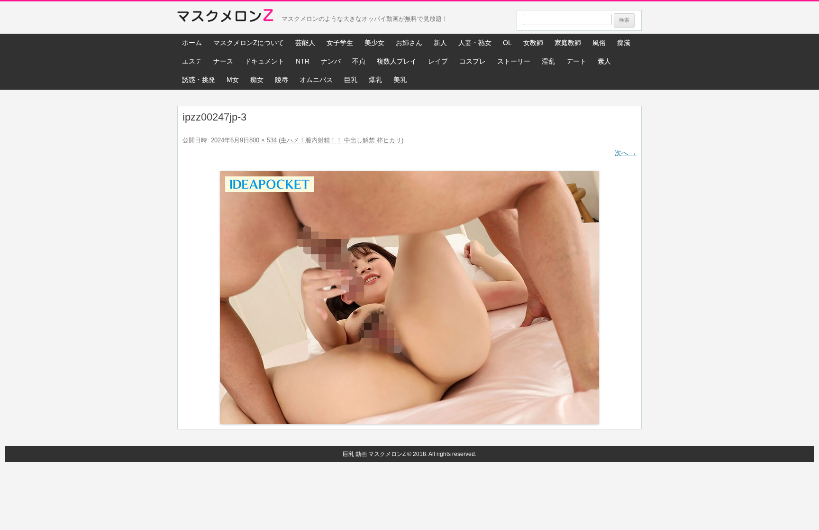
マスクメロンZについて (248, 42)
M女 (233, 80)
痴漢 (623, 42)
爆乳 (375, 80)
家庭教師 (568, 42)
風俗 (599, 42)
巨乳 (350, 80)
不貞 (358, 61)
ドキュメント (264, 61)
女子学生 (340, 42)
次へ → (626, 153)
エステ (192, 61)
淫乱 (548, 61)
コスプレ (472, 61)
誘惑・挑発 (198, 80)
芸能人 (305, 42)
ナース (223, 61)
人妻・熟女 (474, 42)
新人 (440, 42)
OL (507, 42)
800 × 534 (263, 140)
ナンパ (331, 61)
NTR (302, 61)
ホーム (192, 42)
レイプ (438, 61)
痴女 (257, 80)
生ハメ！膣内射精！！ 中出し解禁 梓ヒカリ (341, 140)
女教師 (533, 42)
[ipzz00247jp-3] (409, 297)
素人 (604, 61)
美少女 (374, 42)
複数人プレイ (397, 61)
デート (576, 61)
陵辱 (281, 80)
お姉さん (409, 42)
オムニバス (316, 80)
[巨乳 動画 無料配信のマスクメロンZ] (225, 17)
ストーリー (513, 61)
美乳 (400, 80)
